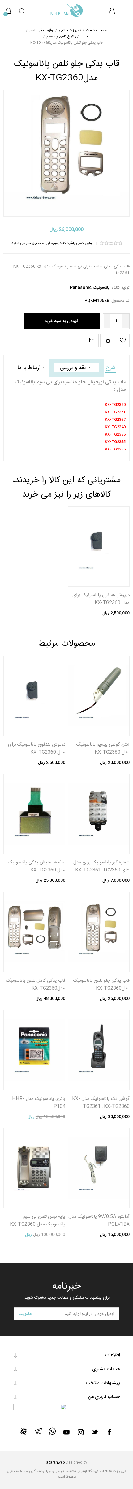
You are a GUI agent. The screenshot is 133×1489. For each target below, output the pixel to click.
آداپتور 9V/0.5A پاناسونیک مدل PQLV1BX (99, 1220)
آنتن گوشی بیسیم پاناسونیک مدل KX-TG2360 (103, 748)
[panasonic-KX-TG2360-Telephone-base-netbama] (34, 1168)
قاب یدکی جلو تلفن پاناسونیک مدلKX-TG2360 (101, 984)
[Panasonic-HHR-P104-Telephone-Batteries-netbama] (34, 1050)
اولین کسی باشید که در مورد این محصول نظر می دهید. (52, 243)
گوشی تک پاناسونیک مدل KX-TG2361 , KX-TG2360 (101, 1102)
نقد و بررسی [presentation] (73, 367)
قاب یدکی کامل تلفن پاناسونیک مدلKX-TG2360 (35, 984)
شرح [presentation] (110, 367)
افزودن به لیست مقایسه (107, 340)
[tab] (110, 367)
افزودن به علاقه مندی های (123, 340)
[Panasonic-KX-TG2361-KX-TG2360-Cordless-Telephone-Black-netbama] (98, 1050)
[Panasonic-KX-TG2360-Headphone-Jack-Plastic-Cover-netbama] (98, 547)
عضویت (25, 1313)
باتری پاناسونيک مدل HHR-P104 (38, 1102)
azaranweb (55, 1462)
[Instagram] (81, 1432)
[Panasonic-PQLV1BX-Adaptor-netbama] (98, 1168)
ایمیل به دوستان (92, 340)
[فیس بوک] (109, 1432)
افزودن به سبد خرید (62, 321)
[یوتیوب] (66, 1432)
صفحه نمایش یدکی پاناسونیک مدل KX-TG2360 (36, 866)
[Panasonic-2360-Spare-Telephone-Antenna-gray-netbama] (98, 696)
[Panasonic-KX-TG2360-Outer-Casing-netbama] (34, 932)
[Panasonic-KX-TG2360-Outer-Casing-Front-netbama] (98, 932)
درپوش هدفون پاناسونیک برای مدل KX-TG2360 (101, 599)
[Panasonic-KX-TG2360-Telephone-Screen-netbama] (34, 814)
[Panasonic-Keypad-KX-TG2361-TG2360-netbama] (98, 814)
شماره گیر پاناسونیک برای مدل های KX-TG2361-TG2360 (101, 866)
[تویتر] (95, 1432)
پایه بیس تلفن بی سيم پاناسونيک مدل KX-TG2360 (37, 1220)
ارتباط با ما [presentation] (28, 367)
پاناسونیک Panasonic (89, 287)
